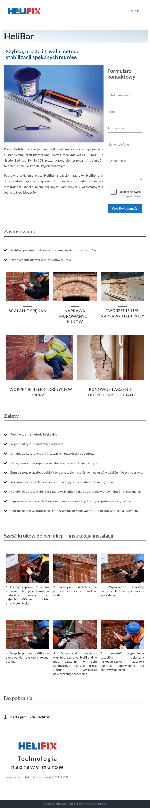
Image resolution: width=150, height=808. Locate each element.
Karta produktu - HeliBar (30, 717)
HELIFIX (101, 804)
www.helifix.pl (14, 777)
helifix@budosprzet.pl (38, 777)
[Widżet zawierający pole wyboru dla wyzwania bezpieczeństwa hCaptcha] (125, 191)
